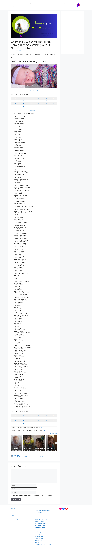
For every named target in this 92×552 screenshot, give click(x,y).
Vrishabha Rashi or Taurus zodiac (43, 544)
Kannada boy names (40, 523)
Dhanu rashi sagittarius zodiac (42, 510)
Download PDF (34, 91)
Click (41, 427)
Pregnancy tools (17, 6)
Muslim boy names (40, 532)
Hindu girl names (18, 453)
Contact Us (14, 515)
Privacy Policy (14, 519)
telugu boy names (39, 538)
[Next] (56, 443)
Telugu (31, 3)
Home (14, 3)
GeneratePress (54, 550)
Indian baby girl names (41, 519)
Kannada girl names (40, 525)
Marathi (53, 3)
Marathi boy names (40, 527)
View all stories (53, 433)
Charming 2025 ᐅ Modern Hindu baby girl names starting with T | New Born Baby (29, 456)
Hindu (24, 3)
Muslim (46, 3)
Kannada (39, 3)
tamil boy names (39, 536)
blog (13, 453)
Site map (13, 508)
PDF (19, 3)
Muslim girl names (39, 534)
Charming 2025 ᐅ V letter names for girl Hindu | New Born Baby (25, 458)
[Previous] (12, 443)
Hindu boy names (39, 514)
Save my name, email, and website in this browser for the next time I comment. (32, 495)
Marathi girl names (39, 529)
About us (13, 512)
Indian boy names (39, 521)
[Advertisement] (72, 32)
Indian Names (62, 3)
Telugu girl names (39, 540)
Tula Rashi (37, 542)
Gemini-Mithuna (39, 512)
